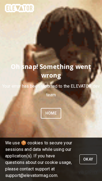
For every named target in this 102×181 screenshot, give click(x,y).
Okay (88, 159)
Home (51, 113)
